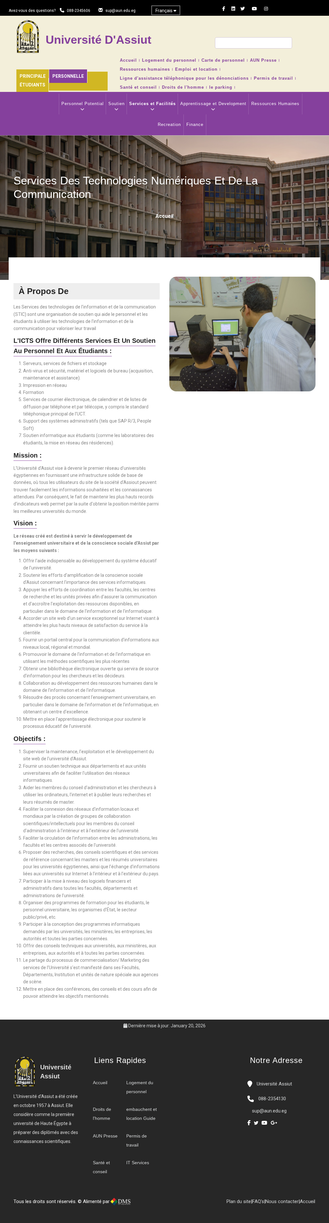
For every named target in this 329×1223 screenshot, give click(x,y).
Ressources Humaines (275, 103)
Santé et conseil (138, 87)
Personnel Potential (82, 103)
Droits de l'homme (183, 87)
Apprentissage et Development (213, 103)
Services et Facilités (152, 103)
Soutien (116, 103)
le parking (220, 87)
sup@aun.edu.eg (120, 10)
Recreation (169, 124)
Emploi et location (196, 69)
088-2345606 (78, 10)
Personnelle (68, 76)
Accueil (128, 60)
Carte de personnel (223, 60)
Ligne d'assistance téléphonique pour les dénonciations (184, 78)
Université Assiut (273, 1084)
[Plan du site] (160, 1204)
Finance (194, 124)
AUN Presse (263, 60)
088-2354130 (272, 1099)
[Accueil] (141, 1204)
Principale (33, 76)
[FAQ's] (154, 1204)
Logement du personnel (169, 60)
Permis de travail (273, 78)
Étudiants (32, 84)
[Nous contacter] (148, 1204)
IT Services (137, 1162)
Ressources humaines (145, 69)
